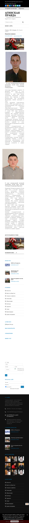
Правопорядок (9, 311)
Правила (7, 3)
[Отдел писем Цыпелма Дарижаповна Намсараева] (21, 459)
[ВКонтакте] (6, 6)
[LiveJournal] (12, 6)
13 (17, 30)
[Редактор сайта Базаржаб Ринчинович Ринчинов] (8, 465)
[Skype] (18, 6)
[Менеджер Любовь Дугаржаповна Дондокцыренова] (14, 459)
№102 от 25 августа (15, 263)
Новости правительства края (17, 279)
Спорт (7, 309)
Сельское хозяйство (10, 296)
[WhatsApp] (16, 6)
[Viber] (14, 6)
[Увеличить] (14, 244)
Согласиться (14, 521)
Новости (8, 290)
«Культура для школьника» (14, 271)
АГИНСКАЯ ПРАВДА (12, 14)
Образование (9, 301)
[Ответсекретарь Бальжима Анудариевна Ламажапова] (14, 465)
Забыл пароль (12, 388)
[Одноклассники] (8, 6)
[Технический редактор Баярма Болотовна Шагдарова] (8, 459)
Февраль (14, 30)
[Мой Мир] (10, 6)
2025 (11, 30)
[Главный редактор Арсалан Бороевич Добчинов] (21, 465)
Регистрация (10, 1)
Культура (8, 303)
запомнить (8, 387)
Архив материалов (10, 314)
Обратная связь (12, 3)
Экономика (9, 298)
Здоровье (8, 306)
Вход (6, 1)
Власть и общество (10, 293)
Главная (7, 30)
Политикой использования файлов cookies (13, 519)
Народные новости (18, 1)
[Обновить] (23, 362)
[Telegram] (19, 6)
